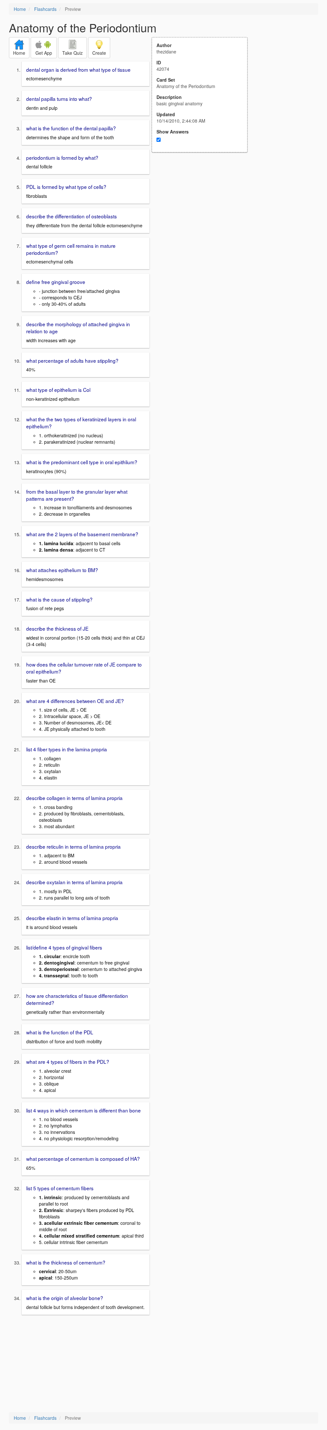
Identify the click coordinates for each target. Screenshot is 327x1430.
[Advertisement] (203, 215)
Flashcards (45, 9)
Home (20, 9)
